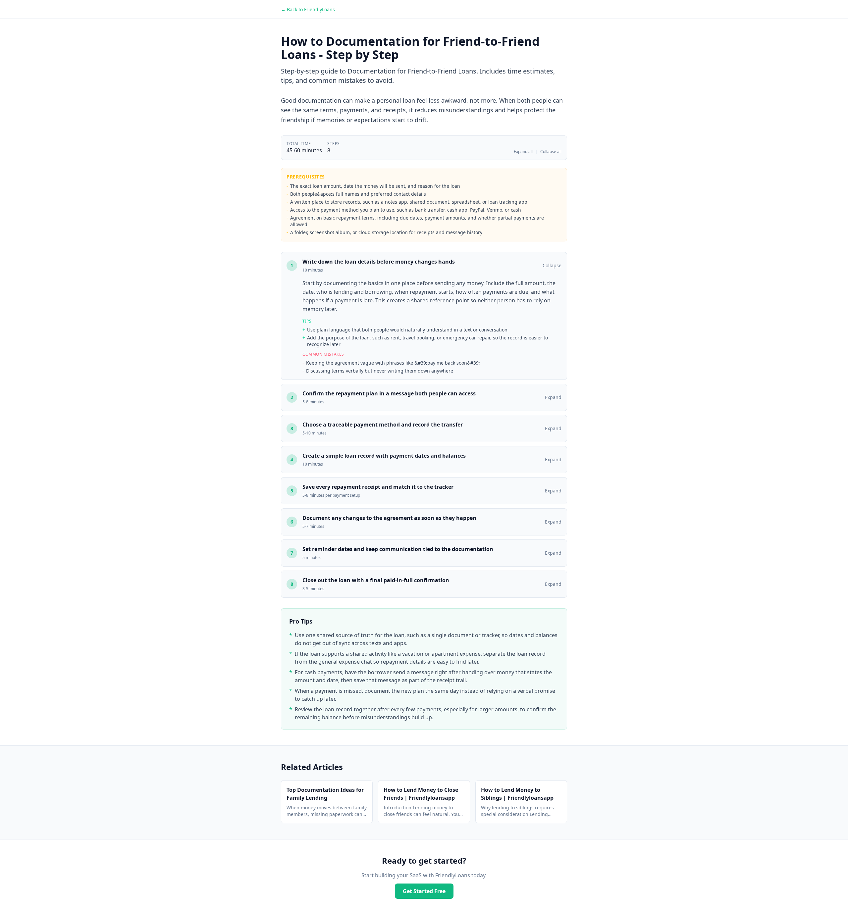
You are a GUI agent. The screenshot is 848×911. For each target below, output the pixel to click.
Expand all (523, 151)
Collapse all (550, 151)
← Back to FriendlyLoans (308, 9)
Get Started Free (424, 891)
